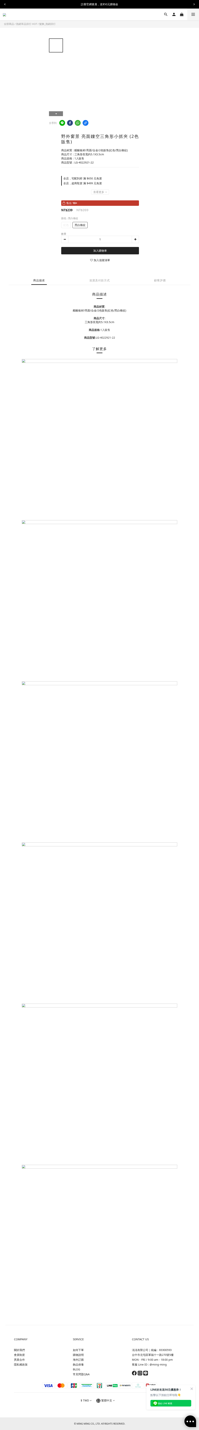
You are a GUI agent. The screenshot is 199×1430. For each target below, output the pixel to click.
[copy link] (85, 123)
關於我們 (19, 1350)
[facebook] (70, 123)
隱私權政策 (21, 1364)
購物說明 (78, 1355)
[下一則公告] (194, 4)
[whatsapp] (78, 123)
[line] (62, 123)
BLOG (76, 1369)
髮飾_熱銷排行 (47, 24)
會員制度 (19, 1355)
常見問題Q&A (81, 1374)
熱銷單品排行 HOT (26, 24)
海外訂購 (78, 1359)
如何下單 (78, 1350)
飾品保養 (78, 1364)
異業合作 (19, 1359)
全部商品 (9, 24)
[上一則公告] (5, 4)
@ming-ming (158, 1364)
